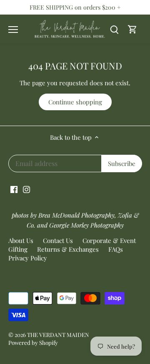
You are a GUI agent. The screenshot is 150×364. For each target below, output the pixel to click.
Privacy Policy (27, 258)
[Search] (114, 29)
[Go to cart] (133, 29)
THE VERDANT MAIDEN (58, 334)
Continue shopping (75, 102)
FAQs (115, 249)
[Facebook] (14, 188)
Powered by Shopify (33, 342)
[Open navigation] (13, 29)
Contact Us (58, 240)
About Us (20, 240)
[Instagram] (26, 188)
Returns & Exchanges (68, 249)
